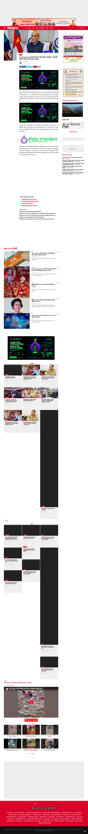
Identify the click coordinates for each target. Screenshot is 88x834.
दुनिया (36, 28)
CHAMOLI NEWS (46, 814)
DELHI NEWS (79, 816)
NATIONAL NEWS (60, 816)
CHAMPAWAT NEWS (37, 814)
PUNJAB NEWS (19, 820)
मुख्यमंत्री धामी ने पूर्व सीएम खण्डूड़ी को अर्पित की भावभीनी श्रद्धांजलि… (32, 217)
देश (33, 28)
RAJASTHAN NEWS (70, 820)
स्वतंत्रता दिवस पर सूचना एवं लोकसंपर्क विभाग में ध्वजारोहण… (30, 211)
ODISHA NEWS (47, 818)
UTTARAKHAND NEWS (19, 812)
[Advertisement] (44, 9)
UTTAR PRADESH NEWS (70, 816)
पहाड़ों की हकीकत (42, 28)
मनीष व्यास (26, 61)
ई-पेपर (47, 28)
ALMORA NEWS (78, 812)
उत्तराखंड (29, 28)
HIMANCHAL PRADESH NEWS (44, 822)
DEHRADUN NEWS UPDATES (67, 812)
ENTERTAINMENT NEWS (20, 818)
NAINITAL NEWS (66, 814)
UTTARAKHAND (9, 812)
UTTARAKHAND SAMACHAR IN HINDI (33, 812)
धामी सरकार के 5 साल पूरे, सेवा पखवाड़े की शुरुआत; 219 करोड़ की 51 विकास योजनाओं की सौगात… (38, 213)
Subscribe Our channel (32, 720)
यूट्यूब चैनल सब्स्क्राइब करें (27, 203)
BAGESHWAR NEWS (22, 816)
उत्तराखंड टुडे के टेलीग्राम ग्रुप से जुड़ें (29, 205)
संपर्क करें (51, 28)
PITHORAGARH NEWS (76, 814)
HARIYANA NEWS (79, 820)
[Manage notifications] (85, 831)
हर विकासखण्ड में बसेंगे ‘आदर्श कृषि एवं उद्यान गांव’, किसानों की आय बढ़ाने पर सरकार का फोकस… (37, 219)
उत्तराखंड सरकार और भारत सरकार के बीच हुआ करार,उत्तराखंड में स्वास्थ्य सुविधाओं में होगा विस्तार (37, 215)
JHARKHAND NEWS (10, 820)
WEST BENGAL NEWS (28, 820)
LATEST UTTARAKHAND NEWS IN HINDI (51, 812)
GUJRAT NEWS (55, 818)
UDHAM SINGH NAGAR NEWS (24, 814)
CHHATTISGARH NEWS (65, 818)
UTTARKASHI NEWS (12, 814)
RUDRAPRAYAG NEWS (33, 816)
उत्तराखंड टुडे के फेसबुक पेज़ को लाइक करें (30, 201)
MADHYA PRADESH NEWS (47, 820)
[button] (33, 723)
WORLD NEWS (52, 816)
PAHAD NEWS (10, 818)
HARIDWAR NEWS (43, 816)
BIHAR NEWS (37, 820)
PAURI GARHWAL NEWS (12, 816)
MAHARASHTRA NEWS (59, 820)
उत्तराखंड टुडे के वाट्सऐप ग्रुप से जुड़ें (29, 199)
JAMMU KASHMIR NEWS (76, 818)
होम (25, 28)
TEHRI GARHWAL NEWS (56, 814)
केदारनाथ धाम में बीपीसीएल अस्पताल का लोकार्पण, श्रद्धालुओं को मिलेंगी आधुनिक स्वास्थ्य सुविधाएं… (73, 173)
